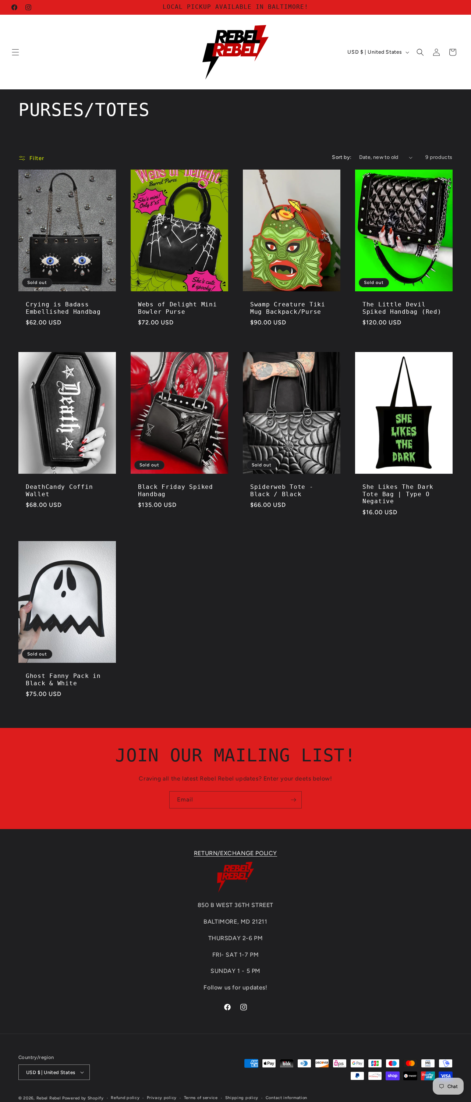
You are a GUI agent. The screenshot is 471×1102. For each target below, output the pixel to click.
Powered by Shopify (83, 1098)
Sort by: (341, 157)
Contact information (286, 1097)
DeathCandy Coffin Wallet (59, 490)
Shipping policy (242, 1097)
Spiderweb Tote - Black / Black (282, 490)
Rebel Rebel (48, 1098)
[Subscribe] (293, 799)
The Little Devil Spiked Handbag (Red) (401, 308)
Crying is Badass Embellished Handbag (63, 308)
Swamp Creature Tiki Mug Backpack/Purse (287, 308)
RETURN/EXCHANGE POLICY (235, 853)
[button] (15, 52)
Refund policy (125, 1097)
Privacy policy (162, 1097)
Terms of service (201, 1097)
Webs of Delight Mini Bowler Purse (177, 308)
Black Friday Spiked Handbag (175, 490)
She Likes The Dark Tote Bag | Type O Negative (397, 494)
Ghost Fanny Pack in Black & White (63, 680)
